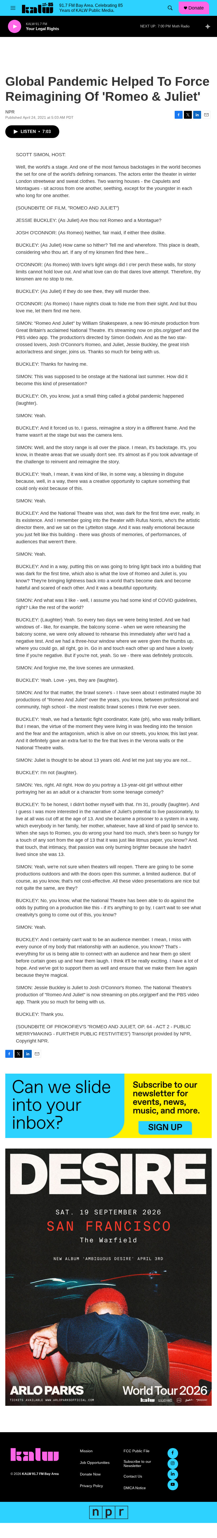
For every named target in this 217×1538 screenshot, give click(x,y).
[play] (14, 26)
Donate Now (90, 1474)
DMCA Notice (135, 1488)
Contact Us (133, 1476)
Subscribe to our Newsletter (137, 1464)
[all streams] (209, 26)
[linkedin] (173, 1474)
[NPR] (108, 1512)
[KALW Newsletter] (108, 1106)
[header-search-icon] (170, 8)
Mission (86, 1451)
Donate (196, 8)
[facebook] (173, 1453)
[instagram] (173, 1464)
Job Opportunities (95, 1463)
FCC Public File (137, 1451)
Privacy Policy (91, 1486)
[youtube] (173, 1485)
